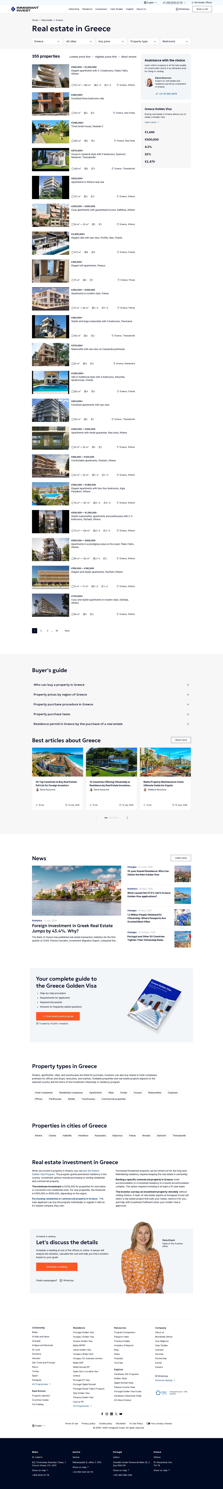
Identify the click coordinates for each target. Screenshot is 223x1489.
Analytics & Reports (123, 1345)
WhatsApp (184, 9)
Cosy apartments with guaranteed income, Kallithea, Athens (103, 209)
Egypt (35, 1375)
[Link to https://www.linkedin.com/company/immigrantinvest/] (111, 1414)
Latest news (181, 858)
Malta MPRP (79, 1345)
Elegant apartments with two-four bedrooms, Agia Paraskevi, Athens (98, 490)
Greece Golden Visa (82, 1341)
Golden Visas (120, 1378)
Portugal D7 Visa (81, 1380)
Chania (52, 1135)
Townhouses (88, 1099)
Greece (76, 1375)
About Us (141, 9)
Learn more (150, 122)
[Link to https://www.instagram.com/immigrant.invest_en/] (107, 1414)
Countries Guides (40, 1400)
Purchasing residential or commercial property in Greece (64, 1198)
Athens (38, 1135)
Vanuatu (36, 1358)
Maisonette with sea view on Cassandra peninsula (98, 349)
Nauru (35, 1367)
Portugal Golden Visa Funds (127, 1391)
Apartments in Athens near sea (87, 182)
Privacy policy (88, 1423)
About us (159, 1332)
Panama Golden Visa (83, 1397)
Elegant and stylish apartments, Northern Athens (97, 572)
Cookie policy (105, 1423)
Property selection (41, 1395)
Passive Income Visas (124, 1387)
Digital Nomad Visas (123, 1382)
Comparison (101, 9)
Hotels (123, 1092)
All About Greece (122, 1400)
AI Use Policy (136, 1423)
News (117, 1354)
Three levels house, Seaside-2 (87, 126)
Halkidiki (67, 1135)
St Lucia (36, 1349)
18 (57, 630)
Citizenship (74, 9)
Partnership (161, 1358)
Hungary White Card (83, 1354)
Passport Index (121, 1336)
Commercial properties (114, 1099)
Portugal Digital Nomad (84, 1384)
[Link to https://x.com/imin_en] (116, 1414)
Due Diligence (162, 1341)
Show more (181, 740)
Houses (138, 1092)
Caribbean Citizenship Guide (127, 1395)
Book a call (202, 9)
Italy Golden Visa (81, 1393)
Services (159, 1354)
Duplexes (173, 1092)
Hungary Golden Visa (83, 1336)
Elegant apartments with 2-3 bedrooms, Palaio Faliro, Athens (99, 72)
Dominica (36, 1354)
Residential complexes (71, 1092)
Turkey (35, 1371)
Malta (34, 1332)
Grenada (36, 1341)
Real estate (47, 20)
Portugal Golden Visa (83, 1332)
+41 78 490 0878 (168, 93)
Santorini (161, 1135)
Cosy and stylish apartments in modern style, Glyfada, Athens (100, 601)
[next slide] (127, 817)
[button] (57, 779)
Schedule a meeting (56, 1266)
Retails (71, 1099)
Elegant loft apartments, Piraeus (88, 265)
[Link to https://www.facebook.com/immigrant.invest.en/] (102, 1414)
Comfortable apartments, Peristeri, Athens (93, 460)
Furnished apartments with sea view (90, 404)
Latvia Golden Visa (82, 1349)
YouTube (118, 1362)
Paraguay (36, 1380)
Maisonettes (154, 1092)
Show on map (39, 1470)
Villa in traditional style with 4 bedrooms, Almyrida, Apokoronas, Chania (98, 378)
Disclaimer (121, 1423)
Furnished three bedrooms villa (87, 98)
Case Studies (116, 9)
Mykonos (117, 1135)
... (52, 630)
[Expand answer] (187, 684)
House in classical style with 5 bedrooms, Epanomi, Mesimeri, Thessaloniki (98, 156)
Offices (38, 1099)
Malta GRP (78, 1362)
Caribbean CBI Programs (126, 1374)
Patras (132, 1135)
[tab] (105, 817)
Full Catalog (37, 1404)
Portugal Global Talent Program (88, 1388)
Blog (116, 1349)
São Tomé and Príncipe (43, 1362)
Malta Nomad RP (81, 1367)
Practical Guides (122, 1341)
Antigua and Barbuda (42, 1345)
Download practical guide (59, 1016)
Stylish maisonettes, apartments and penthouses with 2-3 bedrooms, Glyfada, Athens (102, 518)
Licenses (159, 1349)
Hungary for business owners (87, 1358)
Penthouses (55, 1099)
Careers (159, 1367)
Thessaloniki (179, 1135)
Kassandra (100, 1135)
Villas (111, 1092)
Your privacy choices (161, 1423)
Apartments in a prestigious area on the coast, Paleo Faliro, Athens (102, 545)
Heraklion (83, 1135)
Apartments (95, 1092)
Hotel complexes (44, 1092)
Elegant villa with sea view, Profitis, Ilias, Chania (96, 237)
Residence (87, 9)
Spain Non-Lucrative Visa (85, 1371)
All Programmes (40, 1384)
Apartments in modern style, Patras (90, 293)
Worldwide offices (163, 1336)
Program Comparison (124, 1332)
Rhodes (146, 1135)
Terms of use (71, 1423)
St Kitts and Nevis (40, 1336)
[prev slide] (95, 817)
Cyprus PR (78, 1401)
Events (158, 1362)
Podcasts (118, 1358)
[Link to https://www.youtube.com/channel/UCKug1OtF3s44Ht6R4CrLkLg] (121, 1414)
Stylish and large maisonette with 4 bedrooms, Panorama (101, 321)
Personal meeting (163, 1380)
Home (35, 20)
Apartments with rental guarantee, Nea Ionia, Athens (99, 432)
